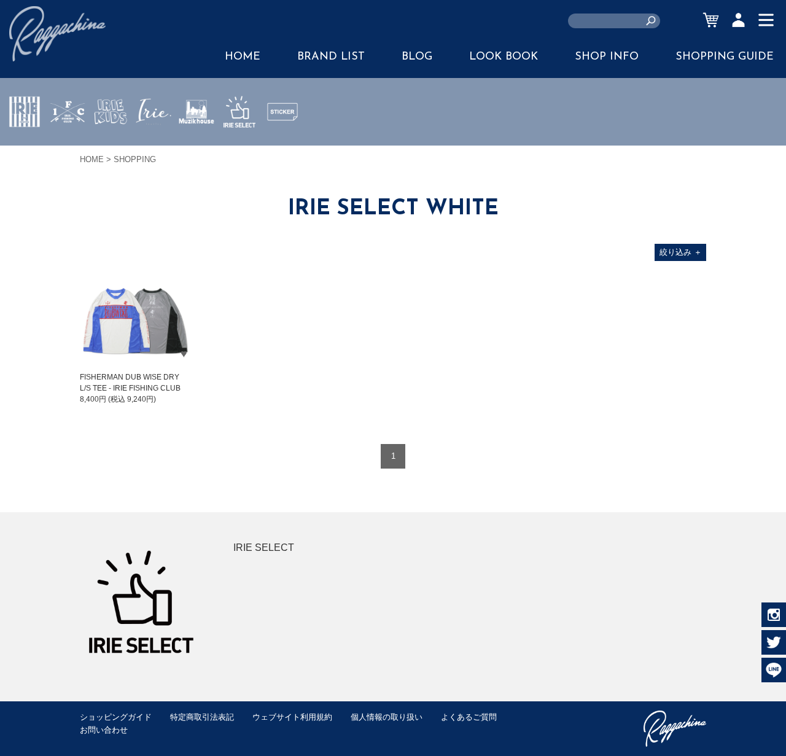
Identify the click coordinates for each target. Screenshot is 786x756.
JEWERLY (153, 141)
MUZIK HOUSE (196, 148)
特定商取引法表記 (202, 717)
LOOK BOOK (503, 57)
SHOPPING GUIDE (724, 57)
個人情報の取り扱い (386, 717)
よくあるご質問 (469, 717)
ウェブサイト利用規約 (292, 717)
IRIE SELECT (239, 148)
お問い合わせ (104, 730)
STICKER (282, 141)
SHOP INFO (607, 57)
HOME (242, 57)
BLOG (417, 57)
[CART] (711, 20)
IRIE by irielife (24, 148)
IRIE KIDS (110, 148)
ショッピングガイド (116, 717)
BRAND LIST (331, 57)
